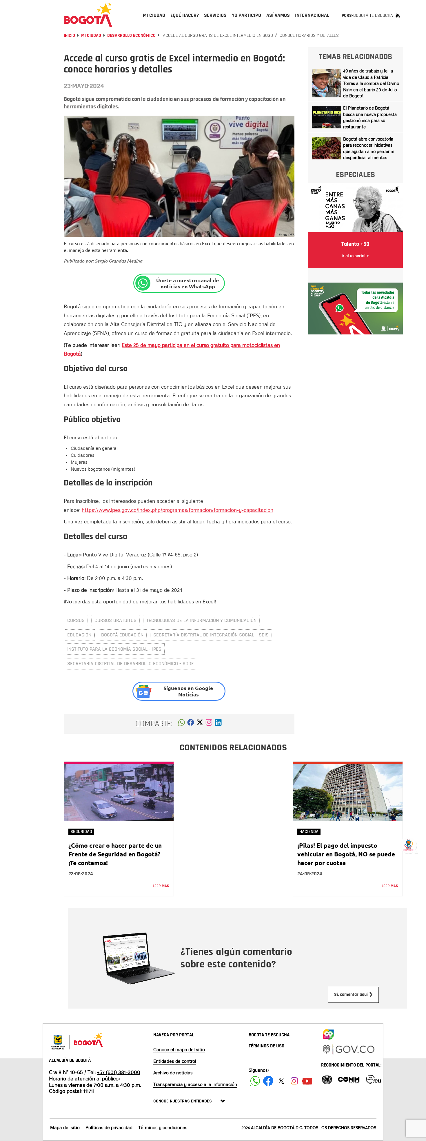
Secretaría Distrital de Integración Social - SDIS (211, 635)
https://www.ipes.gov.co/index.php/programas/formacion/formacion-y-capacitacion (177, 510)
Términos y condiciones (162, 1127)
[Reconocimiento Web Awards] (373, 1079)
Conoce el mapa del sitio (179, 1049)
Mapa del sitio (65, 1127)
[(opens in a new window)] (209, 724)
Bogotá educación (122, 635)
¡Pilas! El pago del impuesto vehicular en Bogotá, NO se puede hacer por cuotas (346, 854)
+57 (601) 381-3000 (118, 1072)
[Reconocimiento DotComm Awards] (348, 1079)
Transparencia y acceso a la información (195, 1084)
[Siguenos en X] (281, 1081)
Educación (79, 635)
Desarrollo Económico (131, 35)
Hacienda (308, 831)
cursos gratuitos (115, 620)
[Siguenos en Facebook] (255, 1081)
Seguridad (81, 831)
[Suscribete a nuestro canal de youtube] (307, 1081)
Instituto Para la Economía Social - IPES (114, 649)
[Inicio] (88, 15)
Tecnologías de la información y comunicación (201, 620)
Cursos (76, 620)
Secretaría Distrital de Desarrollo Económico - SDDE (130, 663)
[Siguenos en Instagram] (294, 1081)
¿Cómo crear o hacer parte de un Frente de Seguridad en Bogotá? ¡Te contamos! (115, 854)
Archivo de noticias (173, 1073)
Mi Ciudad (91, 35)
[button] (181, 724)
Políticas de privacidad (108, 1127)
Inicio (69, 35)
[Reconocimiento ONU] (327, 1079)
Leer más (161, 886)
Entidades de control (174, 1061)
